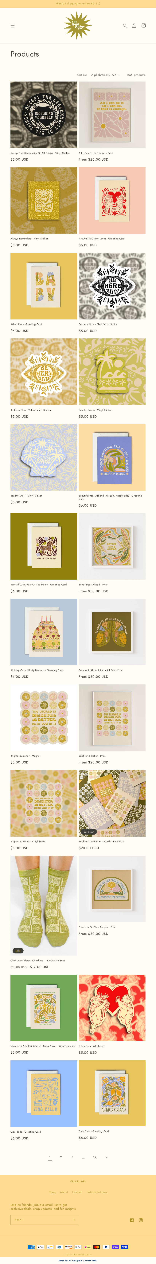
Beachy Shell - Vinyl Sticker (26, 495)
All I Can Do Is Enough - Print (96, 153)
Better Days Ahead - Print (93, 584)
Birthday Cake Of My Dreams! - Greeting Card (36, 670)
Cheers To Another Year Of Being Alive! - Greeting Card (42, 1046)
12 (94, 1157)
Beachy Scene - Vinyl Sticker (95, 410)
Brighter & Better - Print (92, 756)
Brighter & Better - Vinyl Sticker (28, 841)
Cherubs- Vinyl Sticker (91, 1046)
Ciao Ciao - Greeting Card (94, 1131)
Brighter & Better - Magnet (25, 756)
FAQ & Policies (97, 1192)
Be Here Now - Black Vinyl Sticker (98, 324)
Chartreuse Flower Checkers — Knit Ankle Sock (37, 960)
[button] (12, 25)
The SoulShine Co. (82, 1254)
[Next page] (106, 1157)
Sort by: (82, 75)
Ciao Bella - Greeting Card (25, 1132)
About (64, 1192)
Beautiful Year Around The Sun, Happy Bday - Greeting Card (110, 497)
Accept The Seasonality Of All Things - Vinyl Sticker (40, 153)
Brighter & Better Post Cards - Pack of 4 (101, 841)
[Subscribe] (73, 1220)
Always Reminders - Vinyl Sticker (29, 238)
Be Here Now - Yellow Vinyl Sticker (30, 410)
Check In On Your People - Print (97, 927)
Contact (77, 1192)
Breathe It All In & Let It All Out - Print (101, 670)
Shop (52, 1192)
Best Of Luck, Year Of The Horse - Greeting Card (38, 584)
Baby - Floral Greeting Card (26, 324)
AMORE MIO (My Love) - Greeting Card (102, 238)
